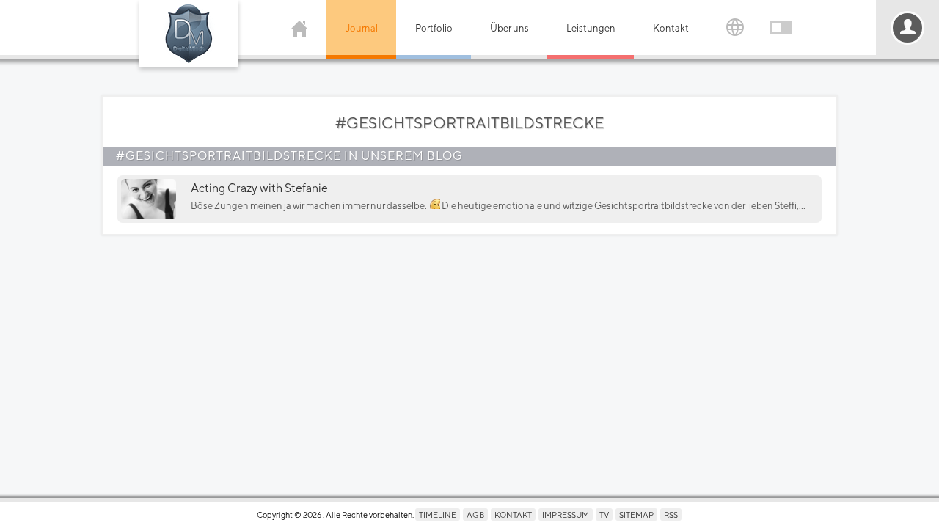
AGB (475, 514)
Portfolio (434, 28)
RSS (671, 514)
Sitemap (636, 514)
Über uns (509, 28)
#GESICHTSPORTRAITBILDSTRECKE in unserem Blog (289, 156)
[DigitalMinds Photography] (188, 33)
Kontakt (671, 28)
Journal (362, 28)
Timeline (437, 514)
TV (604, 514)
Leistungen (590, 28)
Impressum (565, 514)
